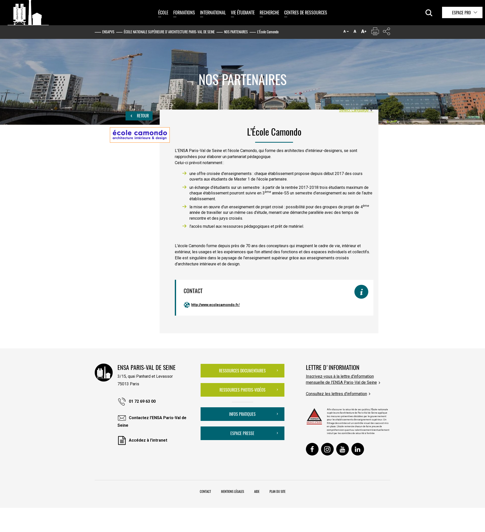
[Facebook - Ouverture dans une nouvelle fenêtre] (312, 449)
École (163, 12)
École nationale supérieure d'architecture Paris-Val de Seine (169, 31)
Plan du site (277, 491)
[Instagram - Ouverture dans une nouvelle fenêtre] (327, 449)
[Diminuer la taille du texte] (346, 32)
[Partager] (386, 32)
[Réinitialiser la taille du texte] (355, 32)
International (213, 12)
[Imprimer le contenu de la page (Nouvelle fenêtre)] (375, 32)
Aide (256, 491)
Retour (142, 116)
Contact (205, 491)
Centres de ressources (305, 12)
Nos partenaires (236, 31)
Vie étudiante (243, 12)
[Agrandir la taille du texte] (364, 32)
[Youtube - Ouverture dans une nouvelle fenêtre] (342, 449)
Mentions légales (232, 491)
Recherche (269, 12)
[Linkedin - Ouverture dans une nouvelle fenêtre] (357, 449)
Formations (184, 12)
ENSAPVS (108, 31)
